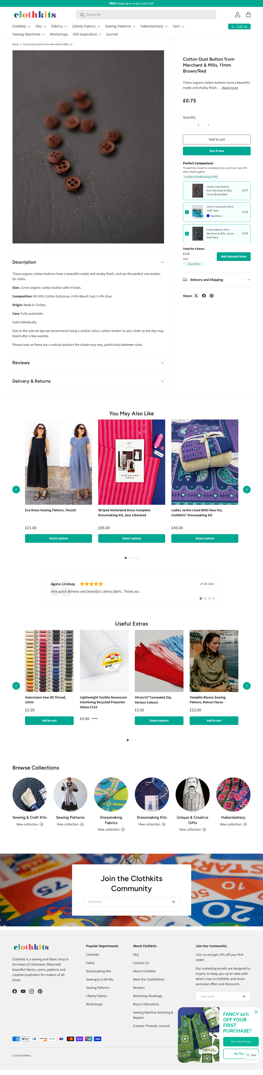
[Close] (256, 1011)
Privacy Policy (243, 1063)
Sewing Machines (26, 34)
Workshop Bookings (147, 1003)
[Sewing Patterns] (70, 802)
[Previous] (16, 491)
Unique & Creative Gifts (192, 828)
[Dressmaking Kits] (152, 802)
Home (15, 44)
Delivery (181, 1063)
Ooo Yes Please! (241, 1041)
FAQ (136, 962)
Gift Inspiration (85, 34)
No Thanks (241, 1053)
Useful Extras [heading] (131, 627)
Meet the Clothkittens (148, 987)
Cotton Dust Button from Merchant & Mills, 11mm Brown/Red (49, 44)
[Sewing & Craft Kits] (30, 802)
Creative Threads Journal (151, 1033)
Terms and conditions (218, 1063)
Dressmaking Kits (152, 825)
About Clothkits (144, 979)
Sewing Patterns (118, 26)
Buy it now (217, 151)
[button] (248, 14)
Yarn (176, 26)
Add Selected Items (234, 256)
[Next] (247, 491)
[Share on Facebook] (204, 296)
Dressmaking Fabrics (111, 828)
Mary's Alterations (146, 1012)
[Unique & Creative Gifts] (193, 802)
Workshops (59, 34)
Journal (112, 34)
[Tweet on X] (196, 296)
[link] (131, 593)
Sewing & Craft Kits (30, 825)
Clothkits (19, 26)
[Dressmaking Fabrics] (111, 802)
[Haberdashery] (233, 802)
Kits (39, 26)
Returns (195, 1063)
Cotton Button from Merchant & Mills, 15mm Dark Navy (220, 233)
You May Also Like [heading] (131, 413)
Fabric (90, 970)
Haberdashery (152, 26)
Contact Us (141, 970)
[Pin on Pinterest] (211, 296)
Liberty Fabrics (84, 26)
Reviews (139, 995)
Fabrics (57, 26)
